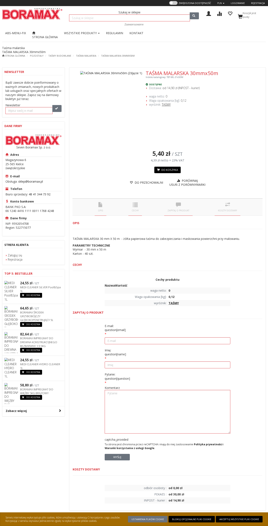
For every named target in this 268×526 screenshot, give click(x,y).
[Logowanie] (209, 13)
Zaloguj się (15, 255)
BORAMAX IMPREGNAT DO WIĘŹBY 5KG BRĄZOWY (36, 391)
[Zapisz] (57, 108)
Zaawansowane (134, 24)
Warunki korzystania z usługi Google (129, 448)
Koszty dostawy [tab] (227, 210)
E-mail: (115, 328)
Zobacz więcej (16, 411)
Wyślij (117, 457)
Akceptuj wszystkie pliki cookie (239, 519)
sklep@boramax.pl (30, 181)
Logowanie (238, 3)
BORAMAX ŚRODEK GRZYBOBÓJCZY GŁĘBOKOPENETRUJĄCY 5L (36, 316)
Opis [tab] (100, 210)
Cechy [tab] (135, 210)
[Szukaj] (194, 15)
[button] (221, 3)
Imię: (115, 352)
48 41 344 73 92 (39, 194)
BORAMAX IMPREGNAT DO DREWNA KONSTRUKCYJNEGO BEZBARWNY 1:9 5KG (38, 342)
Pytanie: (117, 376)
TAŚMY (166, 104)
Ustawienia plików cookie (147, 519)
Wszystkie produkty (81, 33)
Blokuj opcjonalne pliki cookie (191, 519)
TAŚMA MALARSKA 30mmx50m (118, 55)
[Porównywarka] (219, 13)
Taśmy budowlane (59, 55)
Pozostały (37, 55)
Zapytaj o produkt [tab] (178, 210)
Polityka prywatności (208, 444)
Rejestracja (258, 3)
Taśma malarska (86, 55)
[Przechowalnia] (230, 13)
